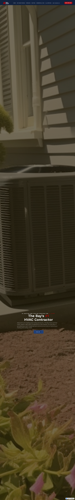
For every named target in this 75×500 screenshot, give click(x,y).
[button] (56, 3)
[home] (6, 3)
